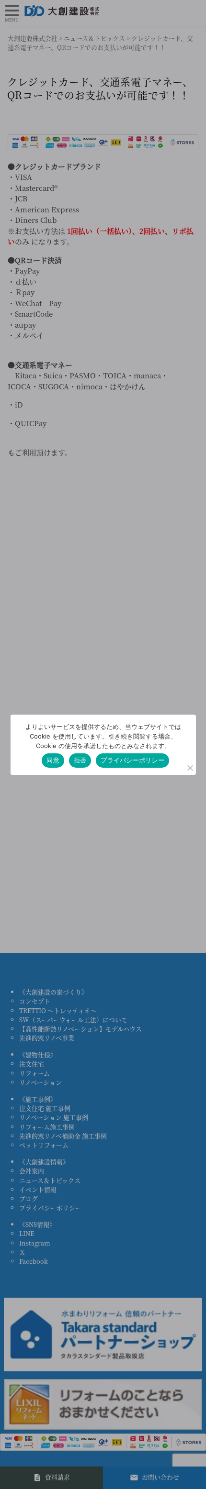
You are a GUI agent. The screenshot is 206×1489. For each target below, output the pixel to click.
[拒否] (190, 767)
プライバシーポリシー (132, 760)
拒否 (80, 760)
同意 (52, 760)
